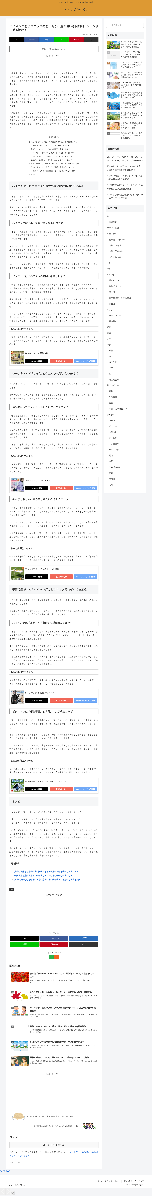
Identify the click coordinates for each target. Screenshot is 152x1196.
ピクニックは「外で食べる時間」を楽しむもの (51, 149)
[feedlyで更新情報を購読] (51, 957)
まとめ (33, 174)
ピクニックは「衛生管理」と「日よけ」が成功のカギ (54, 171)
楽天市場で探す (61, 361)
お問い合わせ (127, 1181)
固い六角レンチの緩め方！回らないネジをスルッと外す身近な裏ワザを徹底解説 (125, 158)
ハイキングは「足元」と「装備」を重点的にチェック (54, 167)
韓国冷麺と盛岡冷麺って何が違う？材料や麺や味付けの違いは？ (43, 875)
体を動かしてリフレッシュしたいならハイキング (52, 156)
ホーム (100, 1181)
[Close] (12, 1193)
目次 (51, 137)
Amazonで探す (36, 361)
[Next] (8, 1191)
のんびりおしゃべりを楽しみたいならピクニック (52, 160)
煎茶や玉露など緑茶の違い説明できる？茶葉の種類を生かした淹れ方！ (46, 871)
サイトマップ (139, 1181)
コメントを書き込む (54, 1144)
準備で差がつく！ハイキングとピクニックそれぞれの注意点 (55, 163)
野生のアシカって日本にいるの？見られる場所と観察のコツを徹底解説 (125, 168)
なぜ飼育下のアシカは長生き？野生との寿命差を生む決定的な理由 (125, 187)
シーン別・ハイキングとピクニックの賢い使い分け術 (52, 153)
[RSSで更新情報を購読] (56, 957)
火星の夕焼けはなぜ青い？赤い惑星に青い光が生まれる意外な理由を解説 (47, 879)
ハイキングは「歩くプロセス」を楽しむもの (51, 145)
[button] (91, 39)
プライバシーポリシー (112, 1181)
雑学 (12, 889)
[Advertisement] (53, 63)
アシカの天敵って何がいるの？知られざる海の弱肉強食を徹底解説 (125, 177)
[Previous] (2, 1191)
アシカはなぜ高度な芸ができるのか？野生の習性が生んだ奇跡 (125, 196)
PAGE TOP (5, 1171)
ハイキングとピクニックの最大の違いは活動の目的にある (54, 142)
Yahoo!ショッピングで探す (85, 361)
